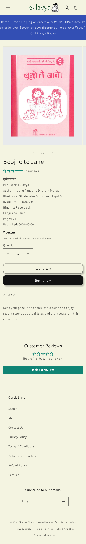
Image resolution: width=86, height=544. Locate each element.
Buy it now (43, 280)
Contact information (45, 535)
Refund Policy (17, 465)
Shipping (23, 238)
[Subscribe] (63, 501)
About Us (14, 418)
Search (13, 409)
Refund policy (68, 522)
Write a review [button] (43, 369)
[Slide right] (52, 152)
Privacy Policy (17, 437)
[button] (8, 7)
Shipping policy (65, 528)
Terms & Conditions (21, 446)
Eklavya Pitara (27, 522)
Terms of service (44, 528)
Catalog (13, 475)
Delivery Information (22, 456)
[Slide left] (33, 152)
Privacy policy (23, 528)
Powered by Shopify (46, 522)
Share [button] (11, 295)
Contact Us (15, 427)
